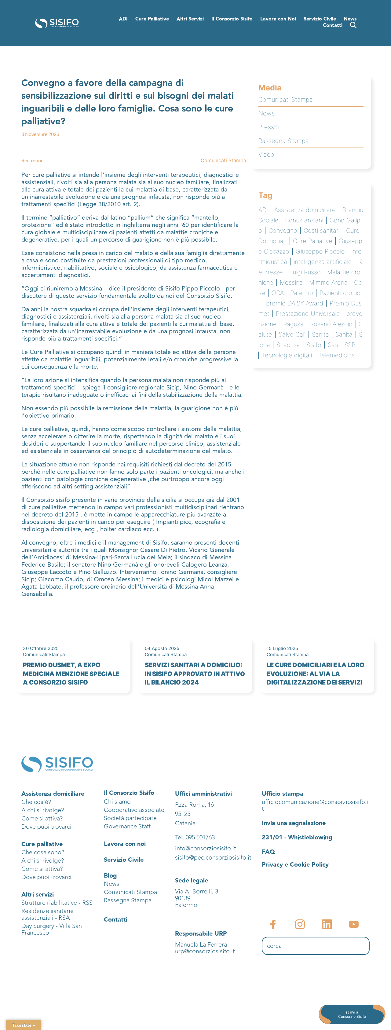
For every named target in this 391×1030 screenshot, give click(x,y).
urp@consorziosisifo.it (205, 951)
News (266, 113)
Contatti (115, 920)
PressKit (269, 127)
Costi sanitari (322, 230)
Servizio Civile (124, 860)
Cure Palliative (312, 241)
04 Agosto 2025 (162, 648)
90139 (183, 898)
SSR (349, 345)
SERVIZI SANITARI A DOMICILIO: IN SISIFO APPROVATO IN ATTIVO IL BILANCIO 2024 (195, 673)
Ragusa (293, 324)
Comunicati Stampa (223, 160)
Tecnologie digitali (287, 355)
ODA (278, 293)
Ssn (333, 345)
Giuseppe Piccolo (320, 251)
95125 (182, 814)
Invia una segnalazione (294, 823)
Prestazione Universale (308, 313)
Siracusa (288, 345)
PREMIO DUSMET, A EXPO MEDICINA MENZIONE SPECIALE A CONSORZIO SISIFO (71, 673)
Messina (291, 282)
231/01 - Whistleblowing (297, 837)
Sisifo (313, 345)
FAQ (268, 852)
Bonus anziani (304, 220)
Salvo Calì (292, 334)
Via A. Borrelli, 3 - (198, 891)
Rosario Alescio (331, 324)
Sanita (344, 334)
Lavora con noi (125, 844)
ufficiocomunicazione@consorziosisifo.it (315, 805)
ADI (263, 210)
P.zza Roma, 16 (194, 804)
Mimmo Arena (328, 282)
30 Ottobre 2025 (41, 648)
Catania (185, 823)
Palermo (301, 293)
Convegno (283, 230)
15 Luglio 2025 (282, 648)
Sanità (320, 334)
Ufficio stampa (282, 794)
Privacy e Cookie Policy (295, 865)
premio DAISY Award (294, 303)
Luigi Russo (305, 272)
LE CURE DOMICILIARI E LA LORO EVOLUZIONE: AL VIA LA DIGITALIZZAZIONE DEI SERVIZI (315, 673)
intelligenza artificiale (323, 261)
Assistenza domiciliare (305, 210)
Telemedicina (336, 355)
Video (266, 154)
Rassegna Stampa (283, 140)
